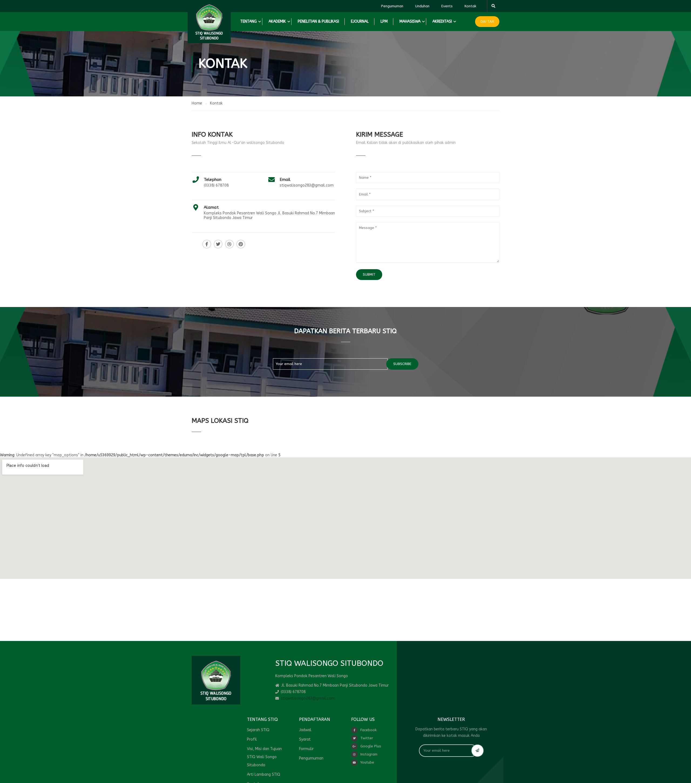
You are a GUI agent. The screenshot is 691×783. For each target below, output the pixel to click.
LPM (384, 21)
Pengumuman (392, 6)
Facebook (368, 730)
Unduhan (422, 6)
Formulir (306, 749)
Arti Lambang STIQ (263, 774)
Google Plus (370, 746)
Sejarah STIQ (258, 730)
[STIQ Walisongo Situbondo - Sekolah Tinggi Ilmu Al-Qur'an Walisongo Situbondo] (209, 21)
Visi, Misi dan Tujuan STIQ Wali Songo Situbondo (264, 757)
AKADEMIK (277, 21)
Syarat (305, 739)
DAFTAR (487, 21)
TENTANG (248, 21)
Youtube (367, 762)
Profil (252, 739)
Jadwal (305, 730)
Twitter (366, 738)
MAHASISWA (410, 21)
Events (447, 6)
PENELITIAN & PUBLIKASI (318, 21)
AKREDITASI (442, 21)
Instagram (368, 754)
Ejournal (360, 21)
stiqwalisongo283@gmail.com (307, 185)
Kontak (470, 6)
